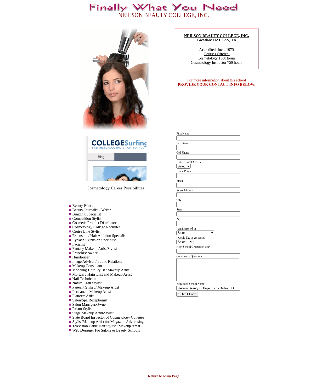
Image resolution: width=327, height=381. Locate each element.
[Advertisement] (115, 352)
